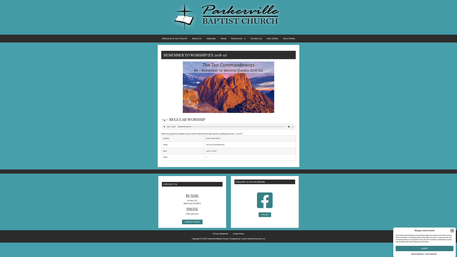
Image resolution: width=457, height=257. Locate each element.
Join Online (272, 38)
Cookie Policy (238, 234)
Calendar (211, 38)
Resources (236, 38)
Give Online (289, 38)
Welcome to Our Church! (174, 38)
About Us (197, 38)
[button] (452, 230)
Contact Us (256, 38)
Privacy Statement (431, 254)
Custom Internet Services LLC (253, 239)
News (223, 38)
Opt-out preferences (417, 254)
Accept (424, 248)
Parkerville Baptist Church (218, 239)
